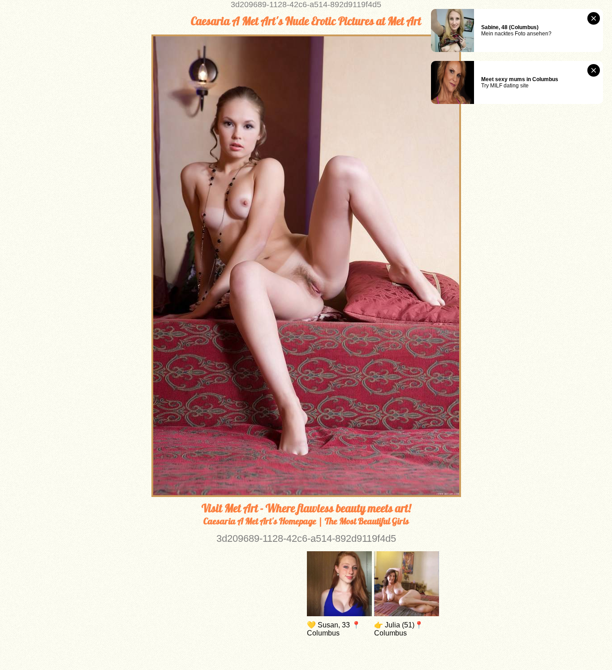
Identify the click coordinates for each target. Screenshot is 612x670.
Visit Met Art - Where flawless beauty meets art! (306, 508)
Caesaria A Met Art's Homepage (259, 521)
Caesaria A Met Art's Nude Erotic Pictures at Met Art (306, 21)
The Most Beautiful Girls (367, 521)
